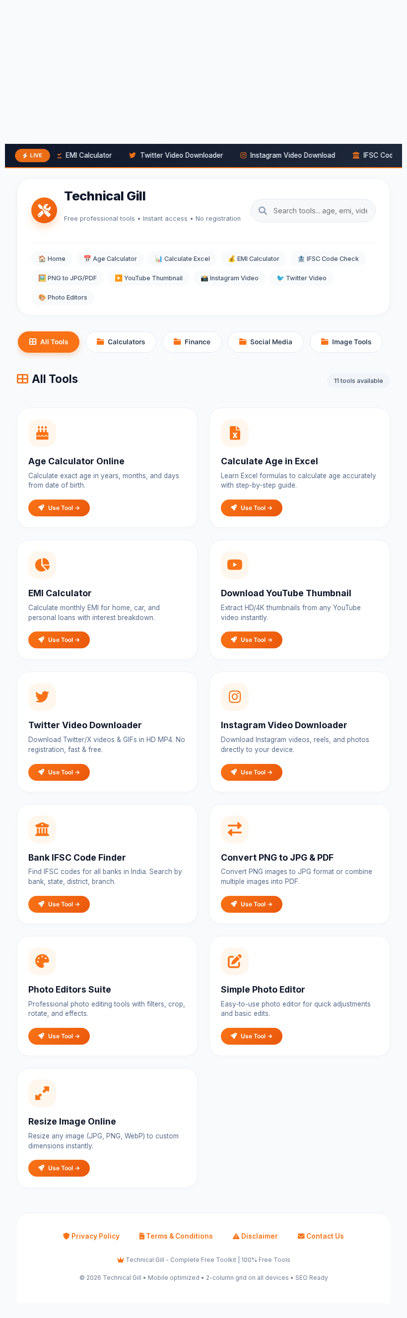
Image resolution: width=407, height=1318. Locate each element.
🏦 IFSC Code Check (328, 258)
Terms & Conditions (178, 1236)
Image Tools (351, 342)
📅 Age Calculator (110, 258)
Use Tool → (64, 507)
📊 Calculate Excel (182, 258)
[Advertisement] (203, 69)
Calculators (126, 342)
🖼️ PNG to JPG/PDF (67, 278)
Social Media (271, 342)
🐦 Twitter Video (301, 278)
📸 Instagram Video (230, 278)
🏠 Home (52, 258)
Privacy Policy (95, 1236)
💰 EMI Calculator (253, 258)
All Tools (54, 342)
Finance (197, 342)
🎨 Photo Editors (62, 297)
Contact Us (324, 1236)
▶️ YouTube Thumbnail (149, 278)
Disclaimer (259, 1236)
